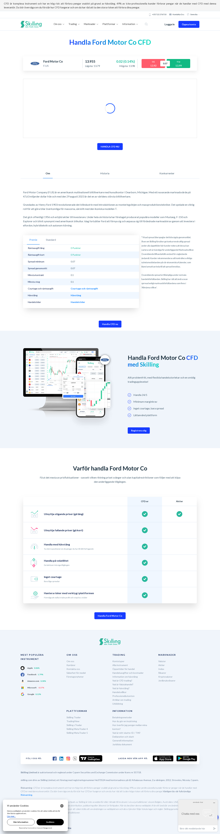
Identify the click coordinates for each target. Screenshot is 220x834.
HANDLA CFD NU (110, 146)
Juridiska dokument (122, 744)
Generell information (122, 740)
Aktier (161, 665)
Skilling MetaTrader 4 (77, 729)
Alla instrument (120, 665)
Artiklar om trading (121, 699)
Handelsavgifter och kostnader (127, 672)
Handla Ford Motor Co (110, 615)
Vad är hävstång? (120, 688)
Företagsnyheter (75, 676)
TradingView (73, 721)
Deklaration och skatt (123, 736)
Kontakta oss (178, 14)
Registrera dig (138, 430)
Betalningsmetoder (122, 717)
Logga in (170, 24)
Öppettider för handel (123, 669)
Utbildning (117, 703)
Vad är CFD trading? (122, 680)
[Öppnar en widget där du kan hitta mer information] (198, 815)
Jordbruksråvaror (166, 680)
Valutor (162, 661)
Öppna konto (189, 24)
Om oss (70, 661)
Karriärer (71, 665)
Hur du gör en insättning (124, 721)
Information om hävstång (125, 676)
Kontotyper (118, 661)
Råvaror (162, 672)
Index (161, 669)
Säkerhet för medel (76, 672)
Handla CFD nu (110, 324)
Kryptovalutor (165, 676)
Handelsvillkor (119, 692)
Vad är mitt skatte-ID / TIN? (126, 732)
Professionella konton (123, 696)
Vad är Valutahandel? (122, 684)
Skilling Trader (74, 717)
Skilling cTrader (74, 725)
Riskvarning (26, 794)
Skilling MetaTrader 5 (77, 732)
